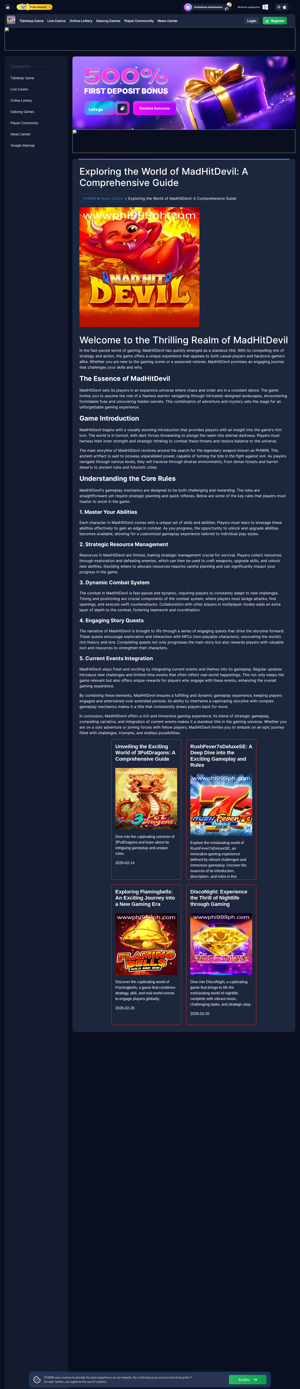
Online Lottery (81, 21)
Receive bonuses (154, 108)
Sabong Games (108, 21)
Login (251, 21)
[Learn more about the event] (150, 38)
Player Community (139, 21)
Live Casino (56, 21)
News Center (168, 21)
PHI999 (89, 198)
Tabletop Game (31, 21)
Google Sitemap (23, 146)
